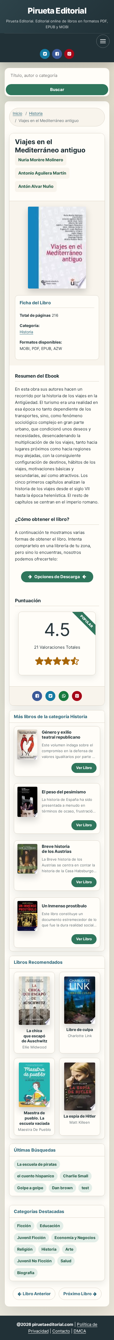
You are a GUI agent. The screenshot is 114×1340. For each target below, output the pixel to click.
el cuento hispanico (35, 1175)
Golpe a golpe (30, 1187)
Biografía (25, 1272)
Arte (69, 1249)
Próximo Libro (77, 1293)
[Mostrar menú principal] (103, 41)
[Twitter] (45, 54)
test (85, 1187)
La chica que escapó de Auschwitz (34, 1035)
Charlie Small (75, 1175)
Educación (50, 1225)
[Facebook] (57, 54)
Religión (25, 1249)
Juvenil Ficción (31, 1237)
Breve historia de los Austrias (56, 849)
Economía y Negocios (75, 1237)
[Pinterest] (69, 54)
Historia (36, 113)
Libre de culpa (79, 1029)
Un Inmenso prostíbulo (64, 905)
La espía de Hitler (80, 1116)
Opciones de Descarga (57, 576)
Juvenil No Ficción (34, 1260)
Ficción (24, 1225)
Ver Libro (84, 767)
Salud (66, 1260)
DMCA (80, 1331)
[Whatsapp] (64, 696)
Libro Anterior (37, 1293)
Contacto (61, 1331)
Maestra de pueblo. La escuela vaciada (34, 1118)
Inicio (17, 113)
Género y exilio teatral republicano (61, 734)
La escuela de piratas (37, 1164)
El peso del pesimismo (64, 791)
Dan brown (62, 1187)
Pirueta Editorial (57, 10)
